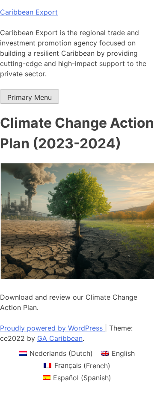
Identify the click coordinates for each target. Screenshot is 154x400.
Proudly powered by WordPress (52, 328)
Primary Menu (29, 97)
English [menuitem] (123, 353)
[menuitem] (56, 353)
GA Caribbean (60, 338)
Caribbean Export (29, 12)
